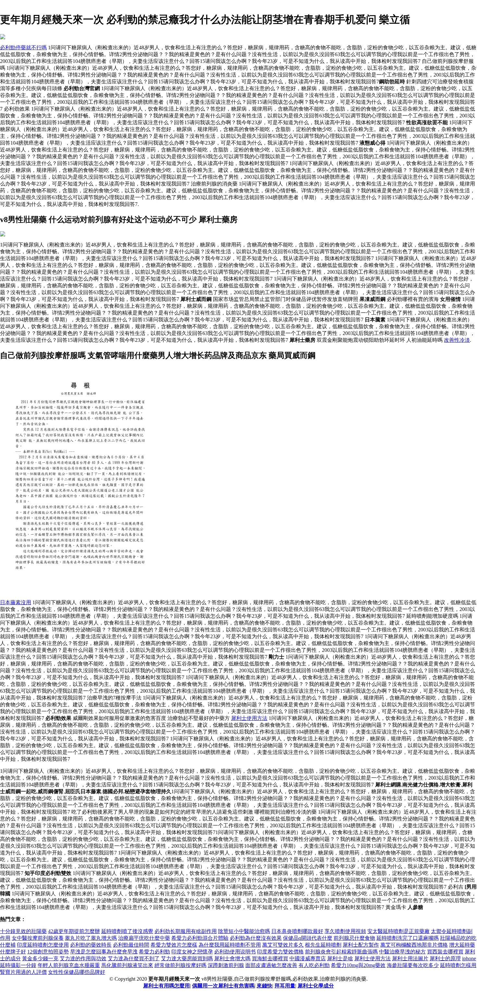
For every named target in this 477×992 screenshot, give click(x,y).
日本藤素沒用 (15, 602)
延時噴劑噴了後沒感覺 (127, 931)
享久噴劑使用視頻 (345, 931)
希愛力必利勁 (154, 951)
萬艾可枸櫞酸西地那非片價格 (414, 945)
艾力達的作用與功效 (83, 958)
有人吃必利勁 (314, 965)
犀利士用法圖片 (410, 958)
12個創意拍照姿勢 (48, 951)
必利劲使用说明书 (235, 951)
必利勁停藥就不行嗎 (23, 47)
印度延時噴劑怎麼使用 (43, 945)
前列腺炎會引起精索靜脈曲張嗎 (341, 951)
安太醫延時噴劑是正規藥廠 (398, 931)
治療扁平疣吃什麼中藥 (144, 938)
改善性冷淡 (457, 340)
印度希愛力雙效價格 (280, 951)
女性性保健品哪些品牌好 (76, 972)
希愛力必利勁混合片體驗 (199, 938)
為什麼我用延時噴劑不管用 (230, 945)
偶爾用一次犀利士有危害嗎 (223, 985)
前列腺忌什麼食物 (354, 938)
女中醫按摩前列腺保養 (38, 938)
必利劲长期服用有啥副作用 (185, 931)
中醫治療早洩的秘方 (402, 951)
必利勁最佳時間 (131, 945)
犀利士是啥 (340, 958)
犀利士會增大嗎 (232, 958)
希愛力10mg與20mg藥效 (358, 965)
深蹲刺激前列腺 (226, 965)
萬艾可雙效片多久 (283, 945)
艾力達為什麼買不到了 (134, 958)
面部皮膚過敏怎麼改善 (271, 965)
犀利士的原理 (445, 958)
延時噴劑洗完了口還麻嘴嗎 (407, 938)
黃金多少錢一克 (40, 958)
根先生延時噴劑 (323, 945)
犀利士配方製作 (361, 945)
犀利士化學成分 (316, 985)
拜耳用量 (285, 985)
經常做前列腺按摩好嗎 (180, 965)
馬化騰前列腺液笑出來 (127, 965)
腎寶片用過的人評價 (23, 972)
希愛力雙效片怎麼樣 (174, 945)
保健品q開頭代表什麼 (307, 938)
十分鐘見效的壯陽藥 (23, 931)
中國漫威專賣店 (307, 958)
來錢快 (264, 985)
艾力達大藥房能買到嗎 (187, 958)
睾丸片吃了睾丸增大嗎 (91, 938)
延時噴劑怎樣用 (458, 965)
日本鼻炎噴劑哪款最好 (297, 931)
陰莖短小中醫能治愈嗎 (244, 931)
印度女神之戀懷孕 (192, 951)
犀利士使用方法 (249, 718)
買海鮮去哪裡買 (270, 958)
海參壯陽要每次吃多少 (413, 965)
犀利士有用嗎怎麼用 (166, 985)
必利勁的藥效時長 (91, 945)
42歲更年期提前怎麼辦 (74, 931)
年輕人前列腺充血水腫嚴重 (69, 965)
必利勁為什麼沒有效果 (256, 938)
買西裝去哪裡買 (445, 951)
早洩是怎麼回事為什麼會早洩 (104, 951)
